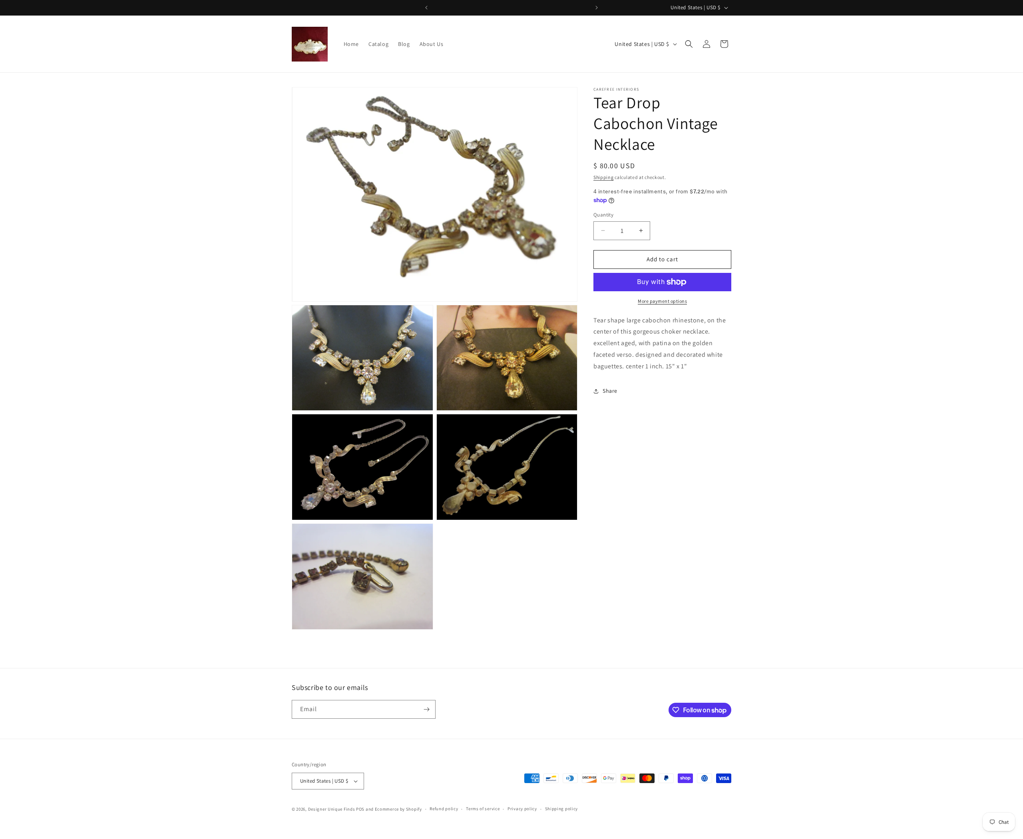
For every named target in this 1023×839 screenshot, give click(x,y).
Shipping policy (561, 809)
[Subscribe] (426, 709)
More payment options (662, 301)
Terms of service (483, 809)
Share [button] (610, 390)
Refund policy (444, 809)
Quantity (603, 214)
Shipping (603, 177)
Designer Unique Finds (332, 809)
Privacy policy (522, 809)
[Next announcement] (596, 7)
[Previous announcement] (426, 7)
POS (360, 809)
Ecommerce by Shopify (398, 809)
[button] (689, 44)
